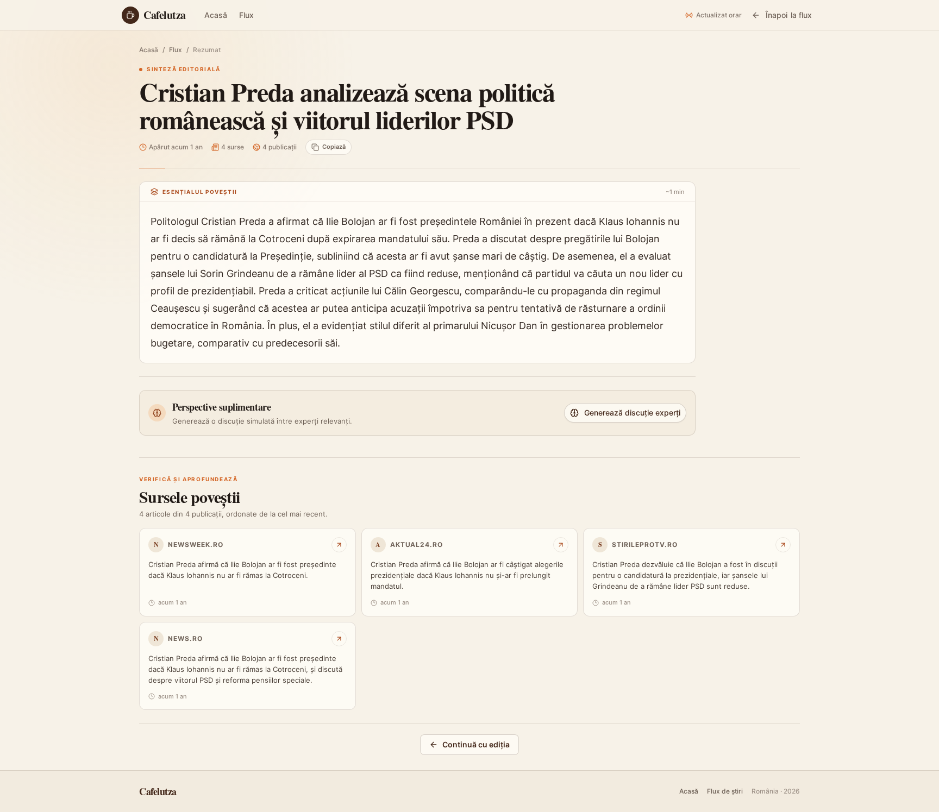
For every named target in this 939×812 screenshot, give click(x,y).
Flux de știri (725, 791)
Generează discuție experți (632, 412)
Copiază (334, 146)
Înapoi (789, 15)
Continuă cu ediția (476, 744)
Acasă (215, 15)
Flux (246, 15)
